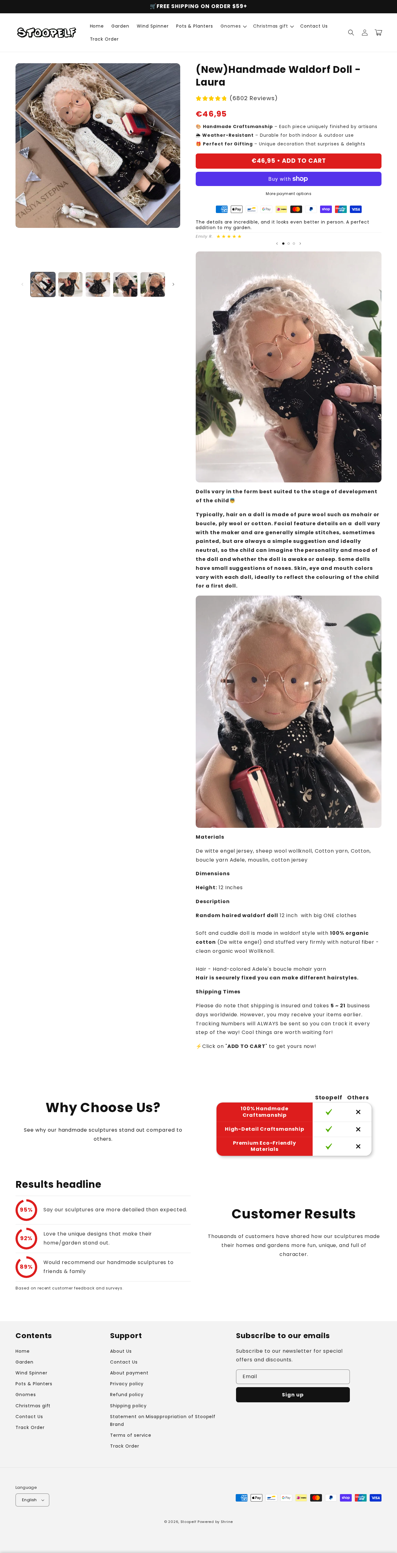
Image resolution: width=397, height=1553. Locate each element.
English (29, 1500)
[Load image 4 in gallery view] (125, 284)
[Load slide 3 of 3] (294, 243)
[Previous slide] (277, 244)
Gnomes (26, 1394)
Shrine (227, 1521)
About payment (129, 1373)
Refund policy (126, 1394)
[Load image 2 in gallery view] (70, 284)
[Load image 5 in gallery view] (153, 284)
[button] (233, 26)
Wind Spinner (31, 1373)
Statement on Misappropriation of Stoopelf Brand (163, 1420)
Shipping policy (128, 1406)
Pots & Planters (34, 1384)
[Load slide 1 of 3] (283, 243)
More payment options (288, 193)
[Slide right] (173, 284)
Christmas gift (33, 1406)
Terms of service (130, 1435)
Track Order (30, 1427)
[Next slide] (300, 244)
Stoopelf (189, 1521)
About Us (121, 1351)
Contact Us (29, 1416)
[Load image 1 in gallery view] (43, 284)
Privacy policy (127, 1384)
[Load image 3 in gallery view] (98, 284)
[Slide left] (22, 284)
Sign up (293, 1394)
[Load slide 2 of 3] (288, 243)
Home (23, 1351)
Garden (24, 1362)
